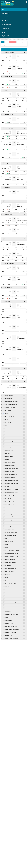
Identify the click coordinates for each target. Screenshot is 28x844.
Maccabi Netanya (7, 373)
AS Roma (9, 106)
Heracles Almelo (20, 179)
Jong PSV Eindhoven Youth (6, 168)
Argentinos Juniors (20, 144)
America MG (19, 255)
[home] (7, 3)
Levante (18, 57)
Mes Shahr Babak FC (21, 338)
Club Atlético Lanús (7, 144)
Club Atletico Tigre (7, 133)
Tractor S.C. (8, 306)
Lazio (18, 95)
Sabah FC (9, 387)
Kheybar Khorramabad (6, 317)
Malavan (9, 328)
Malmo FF (9, 206)
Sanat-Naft (9, 360)
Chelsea (18, 82)
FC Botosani (8, 220)
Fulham (9, 82)
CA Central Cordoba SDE (22, 133)
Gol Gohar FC (8, 349)
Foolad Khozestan (20, 360)
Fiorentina (19, 106)
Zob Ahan (9, 338)
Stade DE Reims (8, 293)
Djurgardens (19, 206)
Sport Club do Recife (7, 255)
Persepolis (19, 306)
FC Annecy (19, 293)
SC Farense (9, 268)
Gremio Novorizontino (21, 244)
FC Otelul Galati (8, 230)
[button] (5, 45)
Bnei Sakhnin (19, 373)
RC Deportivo (19, 68)
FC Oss (18, 168)
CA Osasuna (8, 57)
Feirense (9, 279)
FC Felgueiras (19, 268)
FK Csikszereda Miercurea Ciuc (22, 220)
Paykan (18, 317)
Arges (18, 230)
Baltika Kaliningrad (7, 192)
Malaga (9, 68)
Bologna (9, 95)
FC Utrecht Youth (8, 179)
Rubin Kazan (19, 192)
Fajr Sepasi (19, 328)
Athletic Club (8, 244)
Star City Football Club (21, 387)
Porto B (18, 279)
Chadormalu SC (20, 349)
